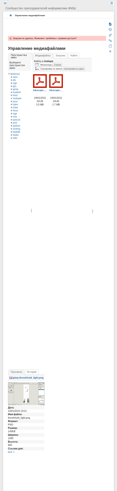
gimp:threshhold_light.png (28, 377)
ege (15, 83)
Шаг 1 (11, 452)
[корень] (15, 74)
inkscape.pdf (40, 90)
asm (15, 77)
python (16, 125)
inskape (17, 98)
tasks (16, 135)
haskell (17, 92)
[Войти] (111, 3)
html (15, 95)
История (32, 372)
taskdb (16, 132)
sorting (16, 129)
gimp (15, 89)
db (14, 80)
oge (15, 113)
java (15, 101)
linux (15, 110)
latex (15, 104)
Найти (73, 55)
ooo (15, 116)
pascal (16, 119)
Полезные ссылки (11, 15)
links (15, 107)
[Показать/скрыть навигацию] (5, 3)
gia (14, 86)
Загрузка (60, 55)
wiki (15, 138)
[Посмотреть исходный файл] (26, 393)
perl (15, 122)
